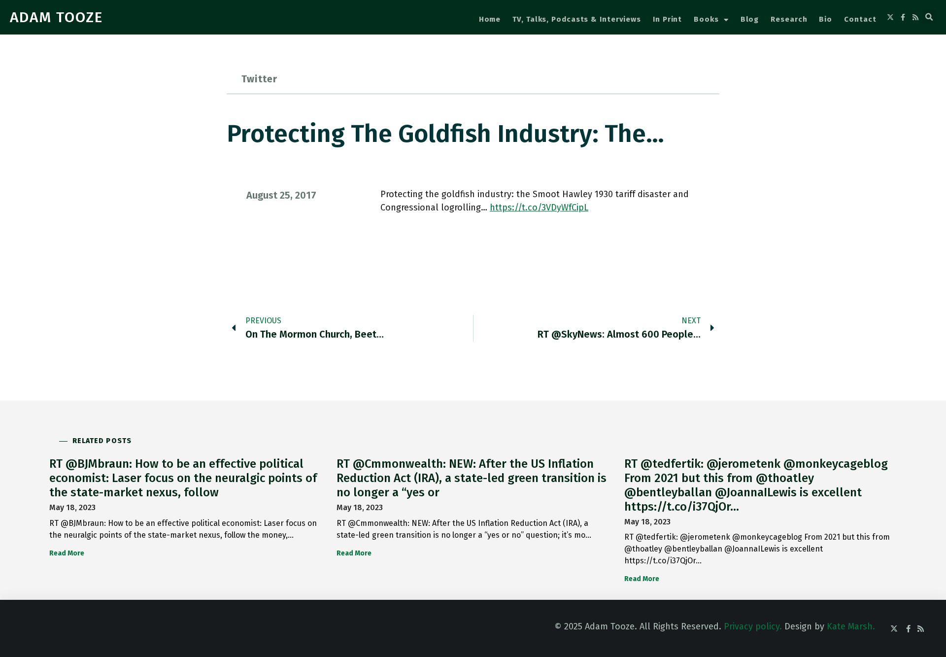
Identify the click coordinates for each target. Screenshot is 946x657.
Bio (825, 19)
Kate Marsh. (851, 626)
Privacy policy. (753, 626)
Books (706, 19)
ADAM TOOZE (56, 17)
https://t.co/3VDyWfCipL (539, 207)
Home (490, 19)
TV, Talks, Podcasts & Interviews (576, 19)
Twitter (259, 79)
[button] (929, 17)
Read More (66, 553)
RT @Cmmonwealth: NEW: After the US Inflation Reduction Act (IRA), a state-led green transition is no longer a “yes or (472, 478)
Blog (750, 19)
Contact (860, 19)
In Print (667, 19)
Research (789, 19)
